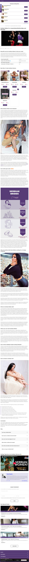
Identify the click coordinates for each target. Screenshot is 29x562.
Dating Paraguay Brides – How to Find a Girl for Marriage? (11, 526)
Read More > (3, 516)
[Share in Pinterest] (27, 48)
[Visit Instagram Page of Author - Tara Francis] (9, 480)
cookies (6, 559)
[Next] (1, 75)
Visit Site (5, 86)
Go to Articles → (25, 480)
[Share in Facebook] (25, 48)
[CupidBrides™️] (2, 0)
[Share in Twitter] (26, 48)
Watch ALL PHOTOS (24, 75)
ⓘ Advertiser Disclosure (26, 69)
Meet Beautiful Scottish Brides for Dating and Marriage (11, 513)
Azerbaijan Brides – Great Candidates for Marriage (10, 539)
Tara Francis (9, 474)
